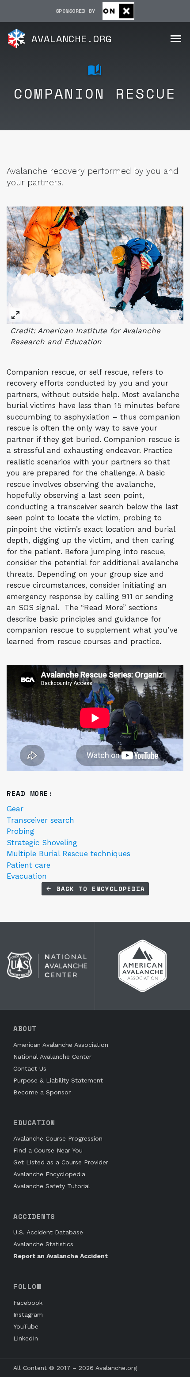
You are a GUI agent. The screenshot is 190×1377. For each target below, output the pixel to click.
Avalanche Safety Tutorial (51, 1185)
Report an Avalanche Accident (60, 1255)
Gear (15, 808)
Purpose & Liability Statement (58, 1080)
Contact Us (29, 1068)
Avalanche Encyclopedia (49, 1174)
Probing (20, 831)
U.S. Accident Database (48, 1232)
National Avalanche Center (52, 1056)
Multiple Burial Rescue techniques (68, 853)
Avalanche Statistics (43, 1244)
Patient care (28, 865)
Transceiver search (40, 820)
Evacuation (27, 876)
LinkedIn (25, 1338)
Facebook (27, 1302)
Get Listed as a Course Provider (60, 1162)
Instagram (28, 1314)
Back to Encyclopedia (98, 888)
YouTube (25, 1326)
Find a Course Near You (48, 1150)
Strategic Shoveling (42, 842)
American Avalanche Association (60, 1044)
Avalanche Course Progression (58, 1138)
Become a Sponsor (42, 1092)
